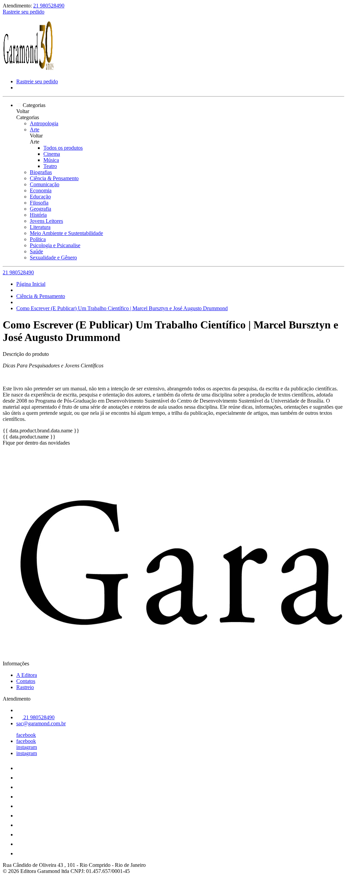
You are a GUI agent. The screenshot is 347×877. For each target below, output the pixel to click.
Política (38, 239)
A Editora (26, 675)
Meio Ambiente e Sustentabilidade (66, 233)
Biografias (41, 172)
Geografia (40, 209)
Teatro (50, 166)
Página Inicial (30, 284)
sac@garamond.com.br (41, 723)
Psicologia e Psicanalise (55, 245)
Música (51, 160)
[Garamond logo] (28, 70)
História (38, 215)
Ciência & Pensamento (54, 178)
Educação (40, 196)
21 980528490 (48, 5)
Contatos (25, 681)
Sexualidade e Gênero (53, 257)
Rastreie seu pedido (23, 12)
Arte (34, 129)
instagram (26, 747)
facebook (26, 735)
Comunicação (44, 184)
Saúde (36, 251)
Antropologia (44, 123)
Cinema (51, 154)
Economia (41, 190)
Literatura (40, 227)
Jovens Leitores (46, 221)
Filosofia (39, 203)
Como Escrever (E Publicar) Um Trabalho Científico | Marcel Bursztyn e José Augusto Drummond (122, 308)
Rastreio (25, 687)
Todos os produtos (63, 148)
